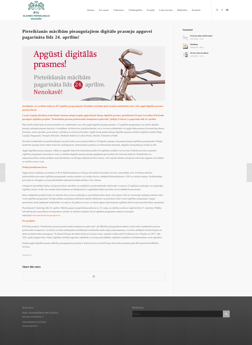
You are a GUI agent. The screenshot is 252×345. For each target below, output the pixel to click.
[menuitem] (91, 10)
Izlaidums (194, 44)
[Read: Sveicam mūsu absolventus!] (185, 38)
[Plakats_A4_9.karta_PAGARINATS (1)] (93, 73)
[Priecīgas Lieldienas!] (2, 172)
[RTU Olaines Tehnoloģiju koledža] (36, 10)
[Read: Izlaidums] (185, 46)
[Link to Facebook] (222, 10)
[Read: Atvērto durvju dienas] (185, 55)
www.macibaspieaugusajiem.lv (46, 215)
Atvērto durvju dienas (199, 53)
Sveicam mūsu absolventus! (201, 36)
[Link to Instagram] (216, 10)
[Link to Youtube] (227, 10)
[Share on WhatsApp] (93, 276)
